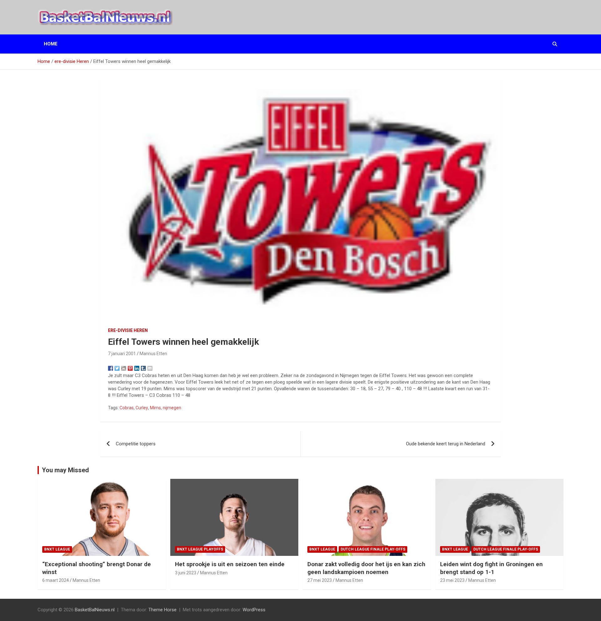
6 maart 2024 (55, 580)
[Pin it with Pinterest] (130, 368)
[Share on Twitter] (117, 368)
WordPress (254, 610)
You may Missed (65, 470)
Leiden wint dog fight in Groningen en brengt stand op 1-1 (491, 568)
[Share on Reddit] (123, 368)
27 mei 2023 (319, 580)
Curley (142, 407)
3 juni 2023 (185, 572)
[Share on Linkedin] (136, 368)
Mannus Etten (153, 353)
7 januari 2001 (122, 353)
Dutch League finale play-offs (373, 549)
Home (51, 44)
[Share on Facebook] (110, 368)
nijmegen (172, 407)
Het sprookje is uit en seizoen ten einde (230, 564)
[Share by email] (149, 368)
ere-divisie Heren (128, 330)
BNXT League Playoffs (200, 549)
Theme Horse (162, 610)
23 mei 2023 (452, 580)
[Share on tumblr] (143, 368)
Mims (155, 407)
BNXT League (57, 549)
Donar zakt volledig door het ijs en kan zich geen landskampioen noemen (366, 568)
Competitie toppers (136, 444)
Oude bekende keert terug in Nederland (445, 444)
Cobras (127, 407)
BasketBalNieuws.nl (95, 610)
